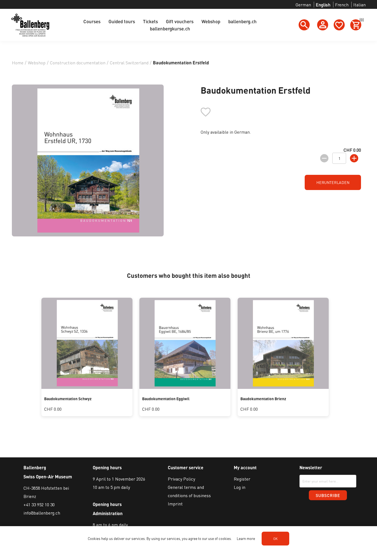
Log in (239, 487)
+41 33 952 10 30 (39, 504)
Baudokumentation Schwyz (68, 398)
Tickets (150, 21)
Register (242, 479)
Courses (91, 21)
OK (275, 539)
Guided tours (121, 21)
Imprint (175, 504)
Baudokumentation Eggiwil (166, 398)
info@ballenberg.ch (41, 513)
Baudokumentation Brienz (263, 398)
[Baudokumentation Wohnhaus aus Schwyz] (86, 387)
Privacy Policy (181, 479)
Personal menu (322, 24)
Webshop (210, 21)
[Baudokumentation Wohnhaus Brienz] (283, 387)
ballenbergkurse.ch (170, 28)
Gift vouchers (179, 21)
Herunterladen (332, 182)
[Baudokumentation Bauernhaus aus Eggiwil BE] (184, 387)
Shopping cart (360, 20)
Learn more (246, 538)
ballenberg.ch (242, 21)
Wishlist (339, 24)
